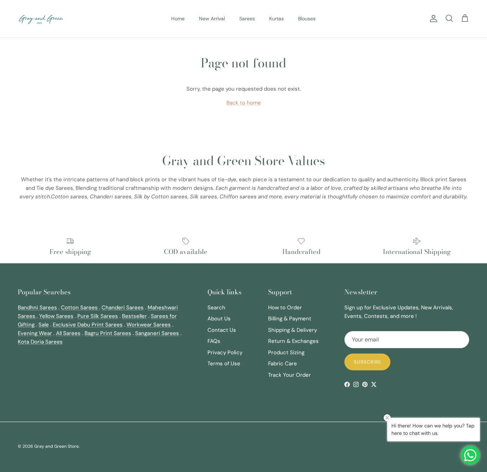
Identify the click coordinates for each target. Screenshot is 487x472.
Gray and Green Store (56, 446)
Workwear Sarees (149, 324)
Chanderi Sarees (123, 307)
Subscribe (367, 362)
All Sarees (68, 333)
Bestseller (134, 316)
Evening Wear (35, 333)
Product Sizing (286, 352)
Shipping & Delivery (292, 330)
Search (216, 307)
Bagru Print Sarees (107, 333)
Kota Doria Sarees (40, 341)
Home (178, 18)
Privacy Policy (224, 352)
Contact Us (221, 330)
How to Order (285, 307)
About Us (219, 318)
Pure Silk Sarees (97, 316)
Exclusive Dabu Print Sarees (88, 324)
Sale (44, 324)
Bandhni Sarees (37, 307)
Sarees (247, 18)
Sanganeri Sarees (157, 333)
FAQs (213, 341)
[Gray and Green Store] (41, 18)
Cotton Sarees (80, 307)
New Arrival (212, 18)
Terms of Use (223, 363)
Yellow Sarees (56, 316)
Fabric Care (282, 363)
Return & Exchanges (293, 341)
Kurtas (276, 18)
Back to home (243, 102)
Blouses (307, 18)
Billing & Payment (289, 318)
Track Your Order (289, 375)
